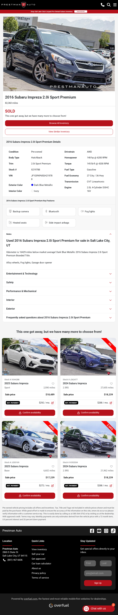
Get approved (38, 558)
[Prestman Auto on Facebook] (90, 530)
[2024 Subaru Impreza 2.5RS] (88, 356)
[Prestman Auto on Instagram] (104, 530)
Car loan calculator (41, 563)
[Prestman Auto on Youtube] (97, 530)
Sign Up (98, 583)
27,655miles (107, 387)
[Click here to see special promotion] (59, 11)
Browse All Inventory (59, 123)
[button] (103, 5)
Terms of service (40, 577)
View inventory (39, 549)
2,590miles (49, 387)
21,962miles (107, 470)
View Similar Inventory (59, 131)
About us (36, 568)
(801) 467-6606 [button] (14, 560)
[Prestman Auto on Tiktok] (112, 530)
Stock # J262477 (70, 379)
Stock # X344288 (11, 379)
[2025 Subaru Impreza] (30, 439)
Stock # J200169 (11, 462)
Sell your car (38, 554)
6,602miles (49, 470)
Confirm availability (32, 412)
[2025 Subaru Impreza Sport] (30, 356)
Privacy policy (39, 573)
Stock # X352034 (70, 462)
